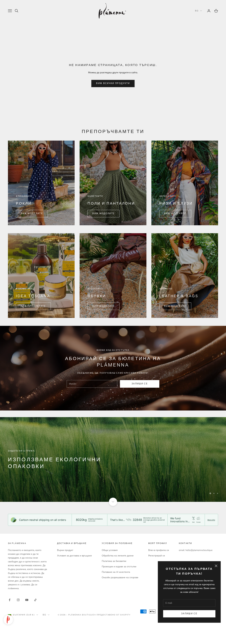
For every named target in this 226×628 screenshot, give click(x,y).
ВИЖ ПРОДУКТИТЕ (33, 306)
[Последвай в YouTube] (26, 600)
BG (197, 10)
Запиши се (189, 613)
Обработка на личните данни (118, 555)
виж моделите (175, 213)
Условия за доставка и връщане (74, 555)
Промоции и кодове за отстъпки (119, 566)
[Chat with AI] (8, 620)
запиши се (140, 383)
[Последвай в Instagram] (18, 600)
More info (211, 520)
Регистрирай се (156, 555)
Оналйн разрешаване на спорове (120, 577)
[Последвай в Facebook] (9, 600)
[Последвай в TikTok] (35, 600)
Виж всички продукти (113, 83)
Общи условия (110, 550)
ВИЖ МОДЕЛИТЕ (32, 213)
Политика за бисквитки (114, 561)
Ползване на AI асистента (116, 572)
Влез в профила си (158, 550)
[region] (113, 459)
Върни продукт (65, 550)
